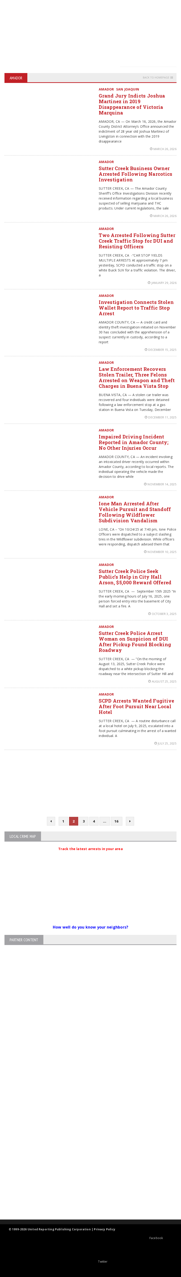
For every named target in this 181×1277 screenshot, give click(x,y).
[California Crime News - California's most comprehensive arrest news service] (86, 1165)
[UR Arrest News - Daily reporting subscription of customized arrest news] (86, 1181)
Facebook (156, 1238)
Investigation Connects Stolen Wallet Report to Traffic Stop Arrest (136, 307)
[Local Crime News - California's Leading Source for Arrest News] (86, 1130)
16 (116, 821)
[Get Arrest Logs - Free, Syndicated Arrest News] (86, 1150)
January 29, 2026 (164, 283)
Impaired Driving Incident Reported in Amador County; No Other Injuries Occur (134, 442)
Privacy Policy (104, 1229)
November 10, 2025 (162, 552)
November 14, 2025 (162, 484)
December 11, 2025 (162, 417)
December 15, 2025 (162, 350)
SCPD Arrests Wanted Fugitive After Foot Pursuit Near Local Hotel (136, 706)
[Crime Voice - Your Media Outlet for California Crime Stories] (86, 1201)
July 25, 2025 (167, 743)
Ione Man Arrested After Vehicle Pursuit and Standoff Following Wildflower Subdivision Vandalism (135, 512)
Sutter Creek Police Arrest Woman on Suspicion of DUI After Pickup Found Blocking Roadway (135, 641)
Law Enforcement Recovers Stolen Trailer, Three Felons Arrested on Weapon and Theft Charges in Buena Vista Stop (137, 377)
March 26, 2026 (165, 149)
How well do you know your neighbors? (90, 927)
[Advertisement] (91, 33)
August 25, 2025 (164, 681)
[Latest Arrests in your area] (90, 854)
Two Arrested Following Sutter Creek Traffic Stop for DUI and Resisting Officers (137, 241)
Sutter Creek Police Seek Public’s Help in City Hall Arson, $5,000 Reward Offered (135, 576)
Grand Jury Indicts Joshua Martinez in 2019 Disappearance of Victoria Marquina (132, 104)
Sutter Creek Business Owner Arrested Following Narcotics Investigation (135, 174)
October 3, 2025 (164, 614)
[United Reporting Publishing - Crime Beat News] (86, 1110)
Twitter (102, 1262)
